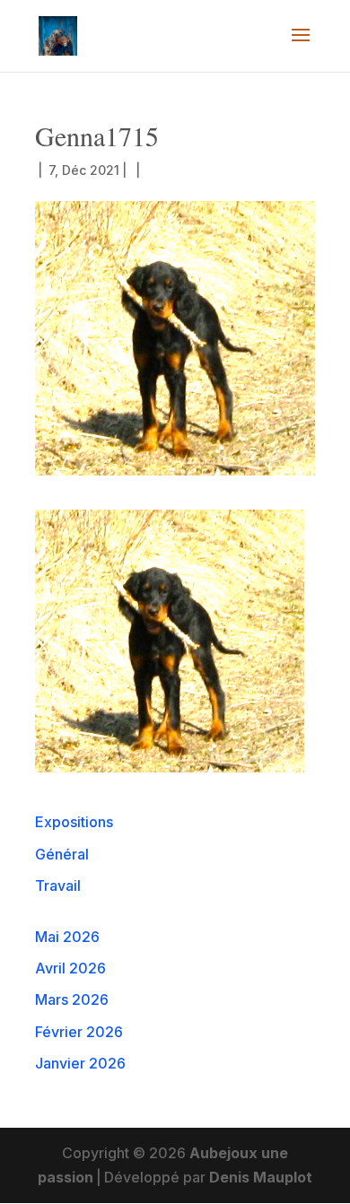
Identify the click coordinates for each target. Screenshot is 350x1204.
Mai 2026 (67, 937)
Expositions (74, 822)
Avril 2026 (70, 968)
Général (62, 854)
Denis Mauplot (260, 1177)
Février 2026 (79, 1032)
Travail (58, 885)
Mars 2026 (72, 999)
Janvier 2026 (80, 1063)
